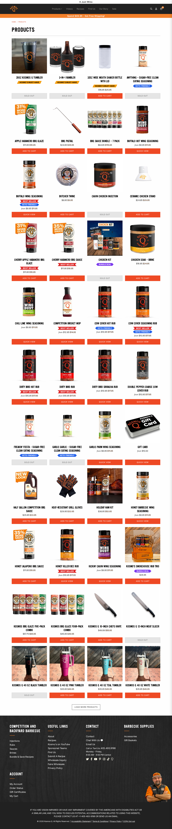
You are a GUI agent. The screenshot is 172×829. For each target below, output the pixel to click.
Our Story (103, 9)
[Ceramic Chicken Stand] (142, 174)
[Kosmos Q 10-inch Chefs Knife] (105, 604)
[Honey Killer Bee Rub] (67, 544)
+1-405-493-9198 (86, 816)
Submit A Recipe (56, 756)
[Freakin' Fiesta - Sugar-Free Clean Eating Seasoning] (29, 425)
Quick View (143, 151)
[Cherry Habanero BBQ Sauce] (67, 238)
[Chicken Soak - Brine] (142, 238)
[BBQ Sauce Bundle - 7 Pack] (105, 119)
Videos (69, 9)
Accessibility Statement (81, 821)
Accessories (130, 736)
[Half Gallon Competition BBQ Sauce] (29, 485)
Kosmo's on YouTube (59, 744)
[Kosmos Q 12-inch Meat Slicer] (142, 604)
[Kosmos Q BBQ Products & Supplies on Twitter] (87, 759)
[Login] (156, 9)
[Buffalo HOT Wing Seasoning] (142, 119)
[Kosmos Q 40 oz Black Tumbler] (29, 663)
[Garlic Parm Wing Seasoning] (105, 425)
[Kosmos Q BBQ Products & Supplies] (14, 9)
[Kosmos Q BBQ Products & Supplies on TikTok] (108, 759)
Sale (114, 9)
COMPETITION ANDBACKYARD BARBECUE (25, 729)
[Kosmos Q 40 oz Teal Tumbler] (105, 663)
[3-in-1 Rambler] (67, 56)
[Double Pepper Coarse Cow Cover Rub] (142, 365)
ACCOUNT (16, 774)
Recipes (80, 9)
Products (56, 9)
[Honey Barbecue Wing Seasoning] (142, 485)
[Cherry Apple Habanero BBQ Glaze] (29, 238)
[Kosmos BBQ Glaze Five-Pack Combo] (29, 604)
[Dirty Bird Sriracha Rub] (105, 365)
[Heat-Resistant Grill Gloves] (67, 485)
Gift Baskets (130, 740)
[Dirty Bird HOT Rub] (29, 365)
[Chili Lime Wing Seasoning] (29, 301)
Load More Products (86, 707)
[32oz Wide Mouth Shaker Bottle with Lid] (105, 56)
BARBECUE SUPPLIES (139, 726)
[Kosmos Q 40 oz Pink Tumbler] (67, 663)
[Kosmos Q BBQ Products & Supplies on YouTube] (95, 759)
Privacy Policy (55, 768)
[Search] (151, 9)
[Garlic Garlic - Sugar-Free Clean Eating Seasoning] (67, 425)
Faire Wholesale (56, 764)
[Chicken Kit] (105, 238)
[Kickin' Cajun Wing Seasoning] (105, 544)
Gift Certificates (18, 792)
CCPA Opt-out (129, 821)
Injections (15, 741)
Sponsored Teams (57, 748)
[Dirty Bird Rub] (67, 365)
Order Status (16, 788)
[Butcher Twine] (67, 174)
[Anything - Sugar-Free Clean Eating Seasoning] (142, 56)
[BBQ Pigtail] (67, 119)
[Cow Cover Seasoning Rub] (142, 301)
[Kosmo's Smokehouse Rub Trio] (142, 544)
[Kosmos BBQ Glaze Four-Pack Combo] (67, 604)
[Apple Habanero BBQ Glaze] (29, 119)
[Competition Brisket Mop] (67, 301)
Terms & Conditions (100, 821)
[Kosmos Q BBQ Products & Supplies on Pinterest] (100, 759)
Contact (90, 736)
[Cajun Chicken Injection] (105, 174)
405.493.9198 (108, 748)
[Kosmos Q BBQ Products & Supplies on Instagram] (104, 759)
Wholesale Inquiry (57, 760)
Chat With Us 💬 (94, 740)
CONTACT (92, 726)
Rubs (12, 744)
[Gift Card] (142, 425)
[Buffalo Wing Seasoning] (29, 174)
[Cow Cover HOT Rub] (105, 301)
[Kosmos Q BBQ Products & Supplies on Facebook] (91, 759)
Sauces (13, 749)
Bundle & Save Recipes (22, 756)
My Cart (14, 796)
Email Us (90, 744)
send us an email (108, 816)
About (51, 736)
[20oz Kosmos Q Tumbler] (29, 56)
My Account (16, 784)
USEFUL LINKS (58, 726)
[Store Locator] (112, 759)
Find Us (91, 9)
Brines (13, 752)
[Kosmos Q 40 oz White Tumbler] (142, 663)
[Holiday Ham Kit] (105, 485)
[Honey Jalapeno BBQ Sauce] (29, 544)
